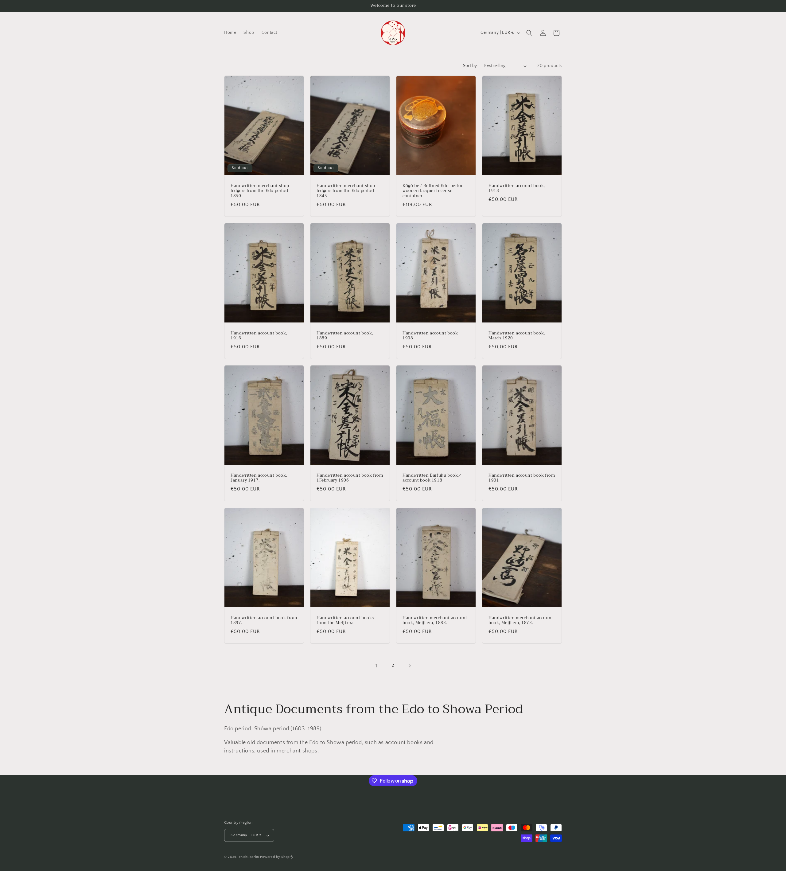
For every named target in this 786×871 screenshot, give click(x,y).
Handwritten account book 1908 (430, 336)
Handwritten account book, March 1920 (516, 336)
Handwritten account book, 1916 (259, 336)
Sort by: (470, 65)
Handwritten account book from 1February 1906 (350, 478)
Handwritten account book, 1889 (345, 336)
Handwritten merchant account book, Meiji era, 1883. (435, 620)
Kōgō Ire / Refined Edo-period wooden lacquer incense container (433, 191)
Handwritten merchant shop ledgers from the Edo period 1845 (346, 191)
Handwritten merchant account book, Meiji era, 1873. (520, 620)
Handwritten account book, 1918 (516, 188)
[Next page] (409, 666)
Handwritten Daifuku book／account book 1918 (432, 478)
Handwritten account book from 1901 (521, 478)
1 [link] (376, 666)
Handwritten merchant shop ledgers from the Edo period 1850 (260, 191)
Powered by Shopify (277, 857)
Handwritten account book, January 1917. (259, 478)
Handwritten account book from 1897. (264, 620)
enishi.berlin (249, 857)
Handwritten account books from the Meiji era (345, 620)
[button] (529, 33)
